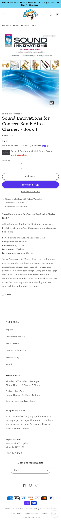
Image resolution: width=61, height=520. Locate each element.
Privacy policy (16, 513)
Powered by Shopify (33, 509)
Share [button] (8, 295)
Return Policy (13, 357)
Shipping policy (47, 513)
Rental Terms (12, 343)
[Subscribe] (47, 470)
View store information (16, 207)
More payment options (30, 191)
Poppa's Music (18, 509)
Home (5, 26)
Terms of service (31, 513)
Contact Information (16, 350)
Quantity (6, 160)
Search (9, 364)
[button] (3, 15)
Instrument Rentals (15, 337)
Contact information (32, 517)
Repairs (9, 330)
